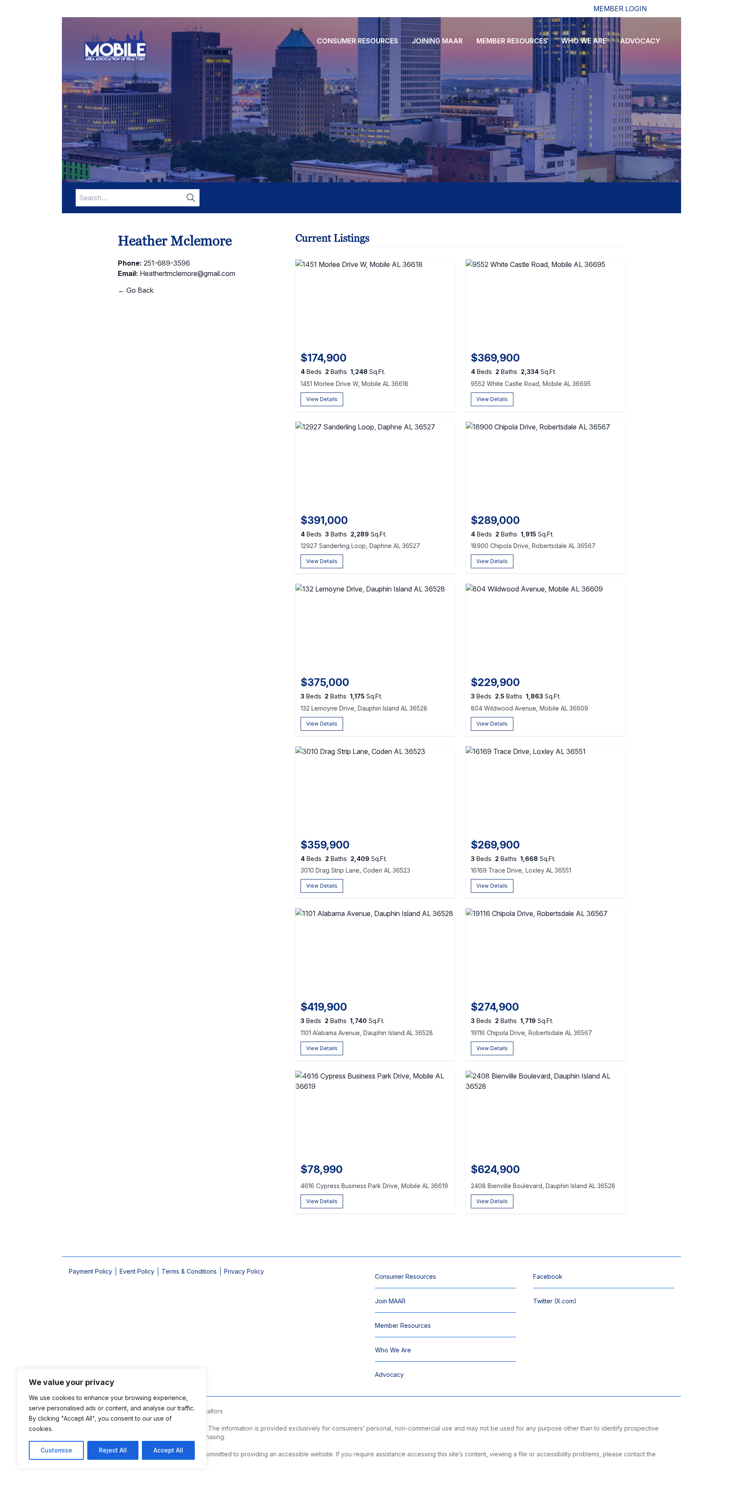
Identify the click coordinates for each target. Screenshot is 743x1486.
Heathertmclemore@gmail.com (187, 273)
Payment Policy (90, 1271)
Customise (56, 1450)
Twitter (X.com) (555, 1301)
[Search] (191, 198)
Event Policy (137, 1271)
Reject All (113, 1450)
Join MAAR (390, 1301)
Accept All (168, 1450)
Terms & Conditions (189, 1271)
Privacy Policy (244, 1271)
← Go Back (136, 290)
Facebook (547, 1276)
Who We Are (583, 41)
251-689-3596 (167, 263)
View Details (322, 399)
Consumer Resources (357, 41)
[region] (111, 1418)
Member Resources (511, 41)
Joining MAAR (437, 41)
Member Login (620, 8)
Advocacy (640, 41)
